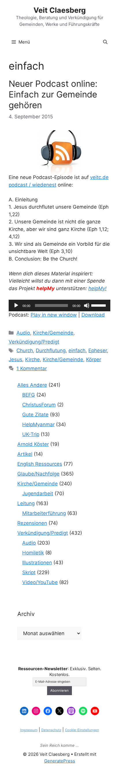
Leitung (26, 503)
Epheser (97, 350)
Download (93, 315)
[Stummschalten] (87, 305)
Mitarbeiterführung (44, 513)
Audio (23, 333)
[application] (59, 305)
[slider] (99, 305)
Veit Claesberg (60, 10)
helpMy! (97, 288)
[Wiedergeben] (16, 305)
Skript (29, 572)
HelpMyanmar (38, 424)
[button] (105, 42)
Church (24, 350)
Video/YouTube (40, 582)
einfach (76, 350)
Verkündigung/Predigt (34, 342)
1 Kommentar (31, 368)
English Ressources (39, 464)
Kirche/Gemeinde (53, 333)
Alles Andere (32, 385)
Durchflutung (51, 350)
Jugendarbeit (37, 493)
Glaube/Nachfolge (38, 474)
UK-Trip (30, 434)
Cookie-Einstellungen (82, 730)
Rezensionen (32, 523)
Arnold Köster (33, 444)
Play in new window (54, 315)
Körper (93, 359)
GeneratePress (59, 761)
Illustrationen (37, 562)
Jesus (15, 359)
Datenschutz (51, 730)
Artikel (24, 454)
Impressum (29, 730)
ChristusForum (39, 405)
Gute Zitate (35, 414)
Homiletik (33, 553)
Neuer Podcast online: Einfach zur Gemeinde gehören (53, 94)
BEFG (28, 395)
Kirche (32, 359)
